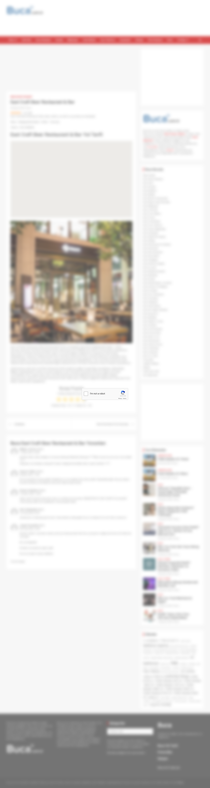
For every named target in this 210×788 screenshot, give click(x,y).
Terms (124, 398)
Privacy (120, 398)
